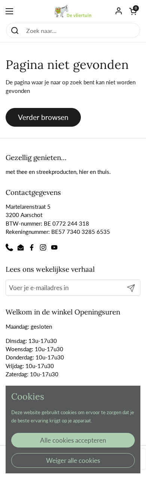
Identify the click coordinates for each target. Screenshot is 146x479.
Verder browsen (43, 117)
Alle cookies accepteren (73, 440)
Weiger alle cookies (73, 460)
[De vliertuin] (73, 11)
